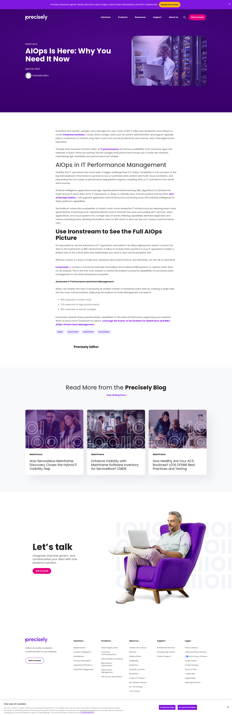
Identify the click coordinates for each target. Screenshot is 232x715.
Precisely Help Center (166, 652)
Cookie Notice (191, 660)
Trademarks (190, 674)
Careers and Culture (137, 647)
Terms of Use (190, 669)
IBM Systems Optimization (106, 664)
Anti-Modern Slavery (137, 682)
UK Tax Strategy (135, 687)
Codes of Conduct (137, 678)
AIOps (60, 332)
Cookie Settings (191, 665)
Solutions (106, 17)
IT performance (110, 149)
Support (157, 17)
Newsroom (133, 665)
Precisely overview (137, 669)
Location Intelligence (82, 652)
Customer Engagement (83, 669)
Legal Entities (190, 678)
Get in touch (197, 17)
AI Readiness (78, 656)
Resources (140, 17)
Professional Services (166, 647)
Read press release (170, 4)
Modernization (79, 647)
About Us (173, 17)
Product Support (164, 656)
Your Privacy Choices (198, 656)
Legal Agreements (192, 682)
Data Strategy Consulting (112, 659)
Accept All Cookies (187, 707)
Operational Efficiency (82, 665)
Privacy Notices (191, 647)
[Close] (228, 707)
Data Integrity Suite (109, 647)
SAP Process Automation (111, 676)
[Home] (36, 17)
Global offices (135, 656)
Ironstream (62, 267)
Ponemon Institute (73, 134)
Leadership (133, 660)
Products (122, 17)
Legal (188, 640)
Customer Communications (108, 653)
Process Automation (82, 660)
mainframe (88, 332)
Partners (132, 652)
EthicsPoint (133, 674)
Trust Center (134, 691)
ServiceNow (103, 332)
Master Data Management (107, 671)
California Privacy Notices (195, 652)
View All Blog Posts (116, 395)
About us (133, 640)
